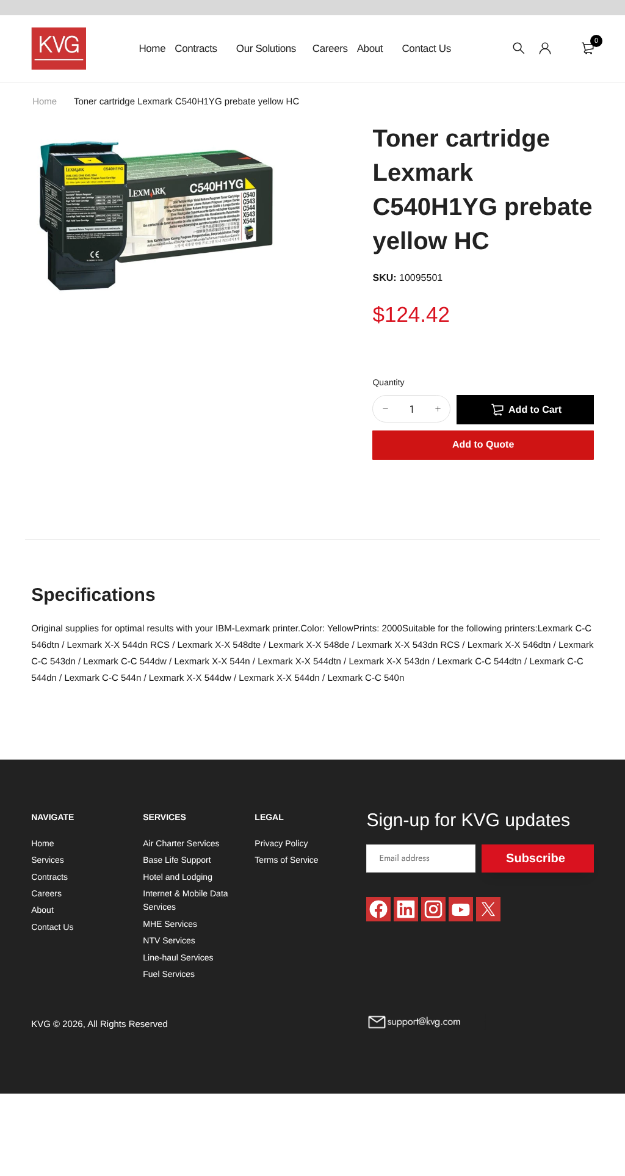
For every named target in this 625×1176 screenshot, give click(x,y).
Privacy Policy (281, 843)
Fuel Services (169, 974)
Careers (330, 48)
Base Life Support (177, 860)
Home (152, 48)
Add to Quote (483, 445)
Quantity (388, 382)
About (371, 48)
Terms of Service (286, 860)
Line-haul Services (178, 957)
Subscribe (535, 858)
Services (47, 860)
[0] (588, 48)
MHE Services (170, 924)
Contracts (197, 48)
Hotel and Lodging (177, 877)
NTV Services (169, 940)
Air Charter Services (181, 843)
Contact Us (426, 48)
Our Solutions (266, 48)
